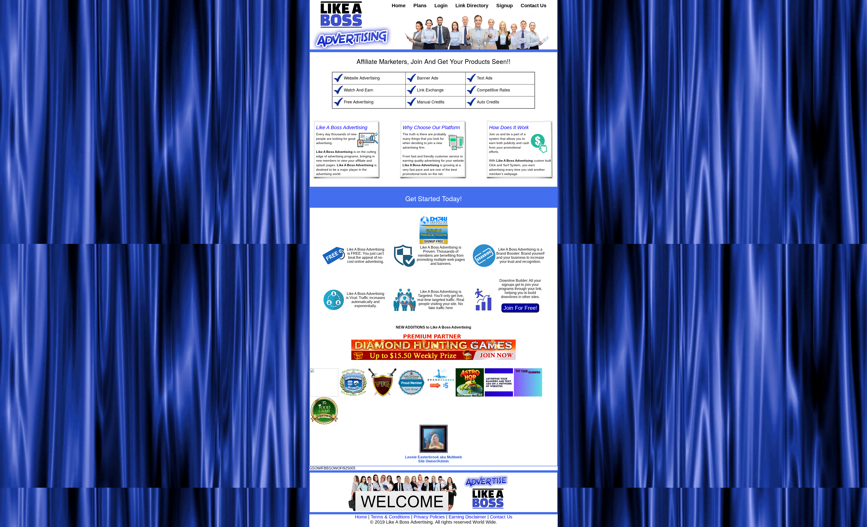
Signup (504, 5)
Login (440, 5)
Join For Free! (520, 308)
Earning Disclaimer (467, 516)
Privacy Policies (429, 516)
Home (399, 5)
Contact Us (533, 5)
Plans (420, 5)
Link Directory (471, 5)
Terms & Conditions (390, 516)
